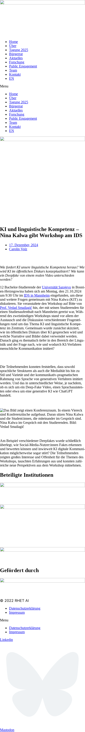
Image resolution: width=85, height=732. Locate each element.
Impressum (17, 612)
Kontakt (15, 74)
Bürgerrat (16, 54)
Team (13, 70)
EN (11, 78)
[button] (42, 86)
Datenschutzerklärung (24, 608)
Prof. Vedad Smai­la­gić (16, 308)
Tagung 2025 (18, 50)
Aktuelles (16, 58)
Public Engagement (23, 66)
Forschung (16, 62)
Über (12, 46)
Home (13, 42)
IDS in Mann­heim (37, 295)
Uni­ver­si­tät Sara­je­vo (56, 287)
